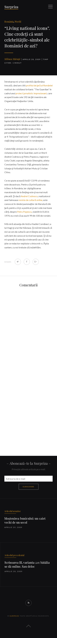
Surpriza (11, 6)
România (9, 21)
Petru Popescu (24, 211)
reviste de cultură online (30, 200)
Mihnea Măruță (12, 59)
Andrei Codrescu (29, 196)
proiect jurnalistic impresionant (31, 93)
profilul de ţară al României (39, 85)
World (18, 21)
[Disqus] (28, 327)
